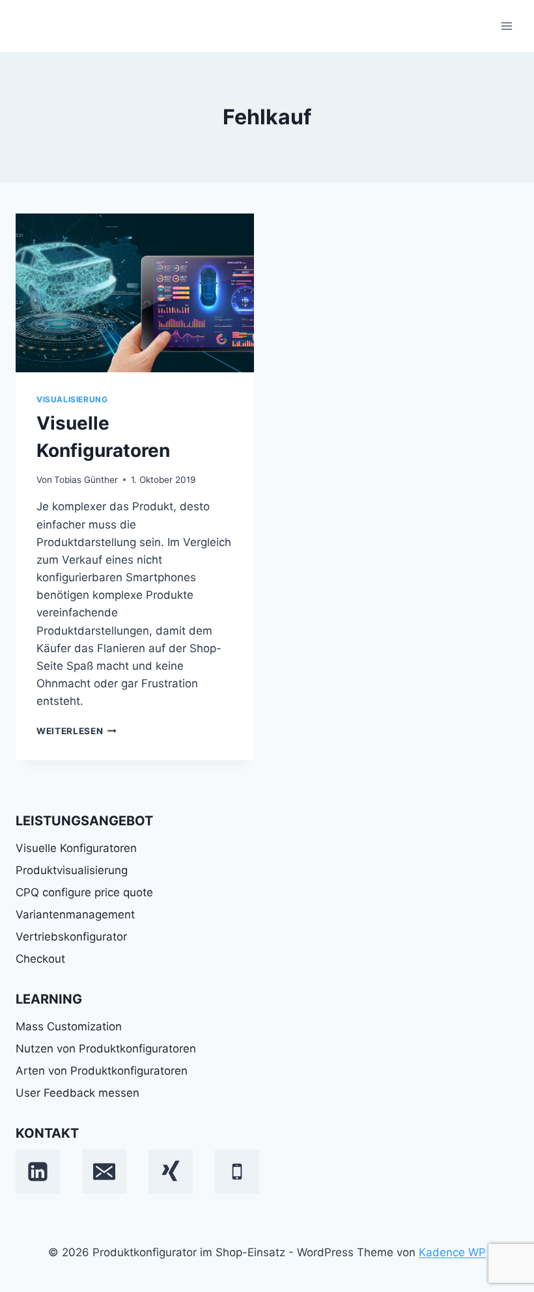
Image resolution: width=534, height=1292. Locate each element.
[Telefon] (237, 1171)
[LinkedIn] (38, 1171)
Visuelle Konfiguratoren (76, 848)
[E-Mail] (104, 1171)
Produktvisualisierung (72, 870)
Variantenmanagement (75, 914)
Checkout (40, 958)
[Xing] (170, 1171)
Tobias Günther (86, 479)
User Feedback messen (77, 1092)
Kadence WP (452, 1252)
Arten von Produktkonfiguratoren (102, 1070)
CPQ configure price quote (84, 892)
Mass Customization (69, 1026)
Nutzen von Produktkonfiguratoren (106, 1048)
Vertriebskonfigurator (71, 936)
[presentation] (135, 292)
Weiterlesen (76, 731)
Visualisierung (71, 399)
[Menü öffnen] (506, 26)
